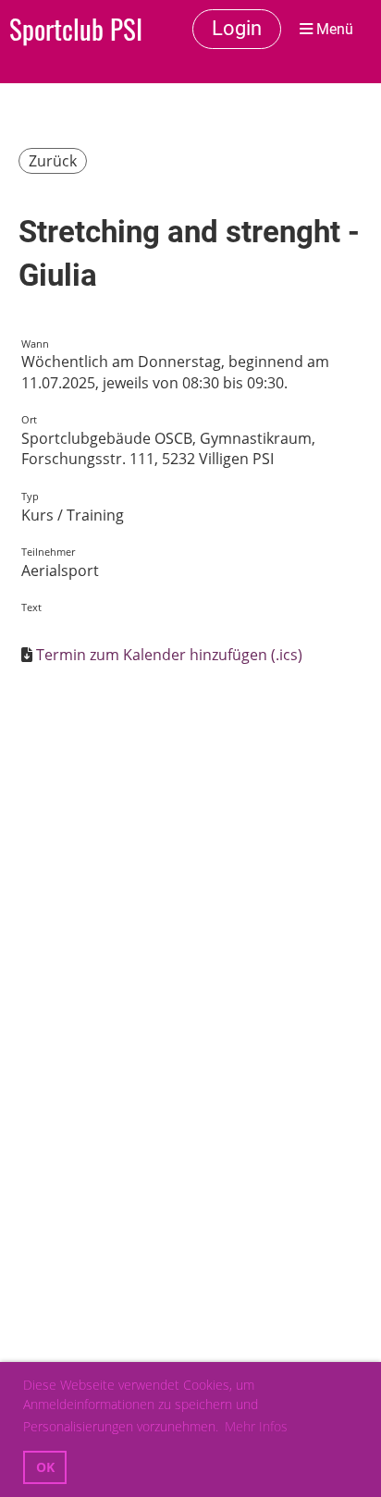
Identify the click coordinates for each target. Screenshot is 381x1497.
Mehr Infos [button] (256, 1426)
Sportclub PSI (75, 28)
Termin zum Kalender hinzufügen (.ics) (169, 654)
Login (237, 28)
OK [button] (45, 1467)
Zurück (53, 161)
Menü (333, 29)
